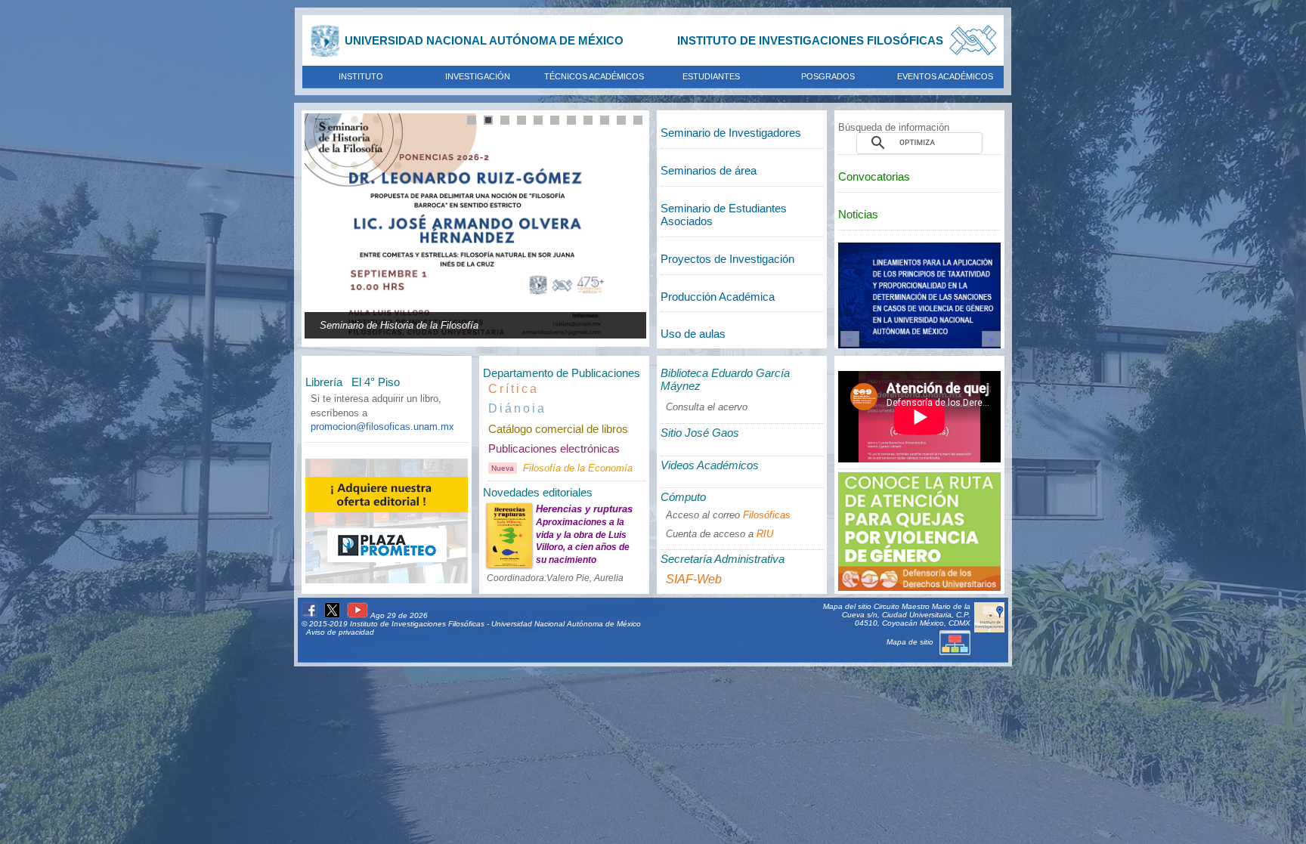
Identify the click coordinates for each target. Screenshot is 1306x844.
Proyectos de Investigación (727, 258)
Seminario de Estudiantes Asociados (724, 214)
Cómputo (683, 496)
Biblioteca (725, 379)
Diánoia (517, 408)
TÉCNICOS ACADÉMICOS (594, 76)
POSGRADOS (828, 76)
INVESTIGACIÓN (477, 76)
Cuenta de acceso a (719, 533)
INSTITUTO (361, 76)
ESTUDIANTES (711, 76)
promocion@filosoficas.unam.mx (382, 426)
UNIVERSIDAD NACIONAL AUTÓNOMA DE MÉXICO (484, 40)
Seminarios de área (709, 170)
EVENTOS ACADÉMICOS (945, 76)
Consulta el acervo (706, 407)
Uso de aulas (693, 333)
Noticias (858, 214)
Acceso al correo (728, 515)
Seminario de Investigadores (731, 132)
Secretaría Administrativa (723, 558)
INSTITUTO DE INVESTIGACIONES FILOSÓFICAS (810, 40)
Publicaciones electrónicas (554, 448)
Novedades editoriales (538, 492)
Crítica (514, 388)
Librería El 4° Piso (352, 382)
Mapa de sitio (911, 642)
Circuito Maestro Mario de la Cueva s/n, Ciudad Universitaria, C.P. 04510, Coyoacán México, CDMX (906, 614)
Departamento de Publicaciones (561, 372)
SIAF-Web (694, 579)
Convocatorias (874, 176)
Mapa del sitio (847, 606)
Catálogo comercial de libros (558, 428)
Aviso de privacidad (340, 632)
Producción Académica (718, 296)
